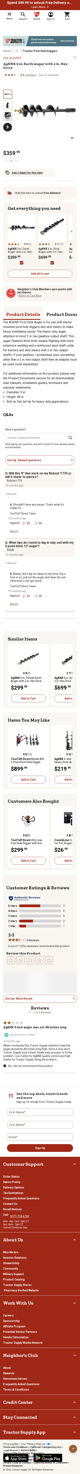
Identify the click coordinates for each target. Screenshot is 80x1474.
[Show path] (16, 51)
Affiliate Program (14, 1326)
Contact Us (10, 1203)
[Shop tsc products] (40, 41)
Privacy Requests (13, 1466)
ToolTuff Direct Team (23, 513)
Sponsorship (11, 1320)
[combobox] (44, 460)
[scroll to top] (73, 1449)
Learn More (38, 7)
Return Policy (11, 1182)
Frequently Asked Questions (21, 1198)
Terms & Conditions (16, 1389)
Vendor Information (16, 1337)
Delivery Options (13, 1187)
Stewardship (11, 1263)
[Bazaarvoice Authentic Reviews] (25, 898)
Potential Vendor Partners (20, 1331)
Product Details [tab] (23, 314)
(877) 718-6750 (19, 1216)
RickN (10, 549)
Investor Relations (15, 1257)
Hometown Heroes (15, 1378)
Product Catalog (14, 1279)
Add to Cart (28, 698)
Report (14, 531)
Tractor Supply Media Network (23, 1342)
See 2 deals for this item (27, 172)
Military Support (13, 1274)
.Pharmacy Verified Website (21, 1290)
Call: (6, 1214)
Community (10, 1268)
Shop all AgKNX (12, 57)
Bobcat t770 (14, 480)
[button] (47, 7)
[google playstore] (47, 1458)
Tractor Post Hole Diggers (40, 51)
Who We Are (10, 1252)
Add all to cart (40, 273)
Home (6, 51)
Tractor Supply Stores (17, 1284)
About (7, 1367)
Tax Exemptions (13, 1192)
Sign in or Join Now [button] (30, 295)
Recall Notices (12, 1209)
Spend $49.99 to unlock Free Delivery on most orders (40, 3)
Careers (8, 1315)
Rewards (8, 1373)
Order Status (11, 1176)
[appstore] (16, 1458)
